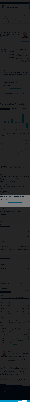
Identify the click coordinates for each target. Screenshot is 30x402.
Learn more (11, 401)
